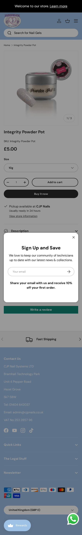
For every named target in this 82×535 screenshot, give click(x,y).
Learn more (58, 6)
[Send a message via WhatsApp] (73, 519)
